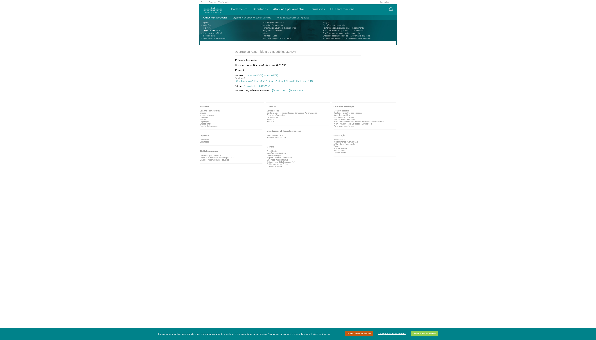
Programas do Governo (272, 30)
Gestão (203, 119)
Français (212, 2)
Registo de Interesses (208, 126)
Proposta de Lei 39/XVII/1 (257, 86)
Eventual (270, 119)
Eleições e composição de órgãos (277, 38)
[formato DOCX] (255, 75)
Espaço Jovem (340, 153)
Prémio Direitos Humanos (344, 119)
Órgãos (203, 113)
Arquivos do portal (274, 166)
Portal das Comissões (276, 115)
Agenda (206, 23)
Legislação (204, 122)
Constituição (272, 151)
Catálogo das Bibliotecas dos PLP (281, 162)
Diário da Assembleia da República (214, 160)
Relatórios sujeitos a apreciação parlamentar (341, 33)
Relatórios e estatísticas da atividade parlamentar (343, 28)
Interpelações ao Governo (273, 23)
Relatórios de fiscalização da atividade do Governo (344, 30)
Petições (326, 23)
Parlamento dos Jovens (344, 126)
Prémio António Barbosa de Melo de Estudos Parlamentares (359, 122)
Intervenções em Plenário (213, 33)
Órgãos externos (207, 124)
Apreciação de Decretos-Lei (214, 38)
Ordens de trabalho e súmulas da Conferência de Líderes (346, 36)
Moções (266, 33)
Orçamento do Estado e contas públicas (216, 158)
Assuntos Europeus (275, 135)
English (204, 2)
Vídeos (336, 146)
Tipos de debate (209, 36)
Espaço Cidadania (341, 111)
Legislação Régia (274, 155)
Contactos (384, 2)
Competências (273, 111)
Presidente (204, 140)
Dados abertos (340, 151)
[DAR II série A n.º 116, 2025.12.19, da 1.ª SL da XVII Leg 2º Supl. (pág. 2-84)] (274, 81)
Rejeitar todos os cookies (359, 333)
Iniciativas (207, 28)
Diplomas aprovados (212, 30)
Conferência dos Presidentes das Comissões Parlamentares (292, 113)
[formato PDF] (271, 75)
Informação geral (207, 115)
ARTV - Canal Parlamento (344, 144)
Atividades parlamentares (210, 155)
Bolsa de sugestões (342, 115)
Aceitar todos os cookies (424, 333)
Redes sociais (339, 140)
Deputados (204, 142)
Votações (207, 25)
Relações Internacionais (277, 137)
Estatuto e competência (210, 111)
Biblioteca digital (341, 148)
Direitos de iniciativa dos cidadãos (348, 113)
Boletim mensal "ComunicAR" (346, 142)
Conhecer (204, 117)
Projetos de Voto (270, 36)
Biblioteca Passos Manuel (277, 160)
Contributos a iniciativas (344, 117)
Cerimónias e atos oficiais (334, 25)
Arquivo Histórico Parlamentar (279, 158)
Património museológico (277, 164)
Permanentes (272, 117)
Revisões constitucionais (277, 153)
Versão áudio (224, 2)
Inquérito (270, 122)
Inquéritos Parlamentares (273, 25)
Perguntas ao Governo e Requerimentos (279, 28)
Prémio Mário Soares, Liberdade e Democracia (353, 124)
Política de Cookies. (320, 334)
